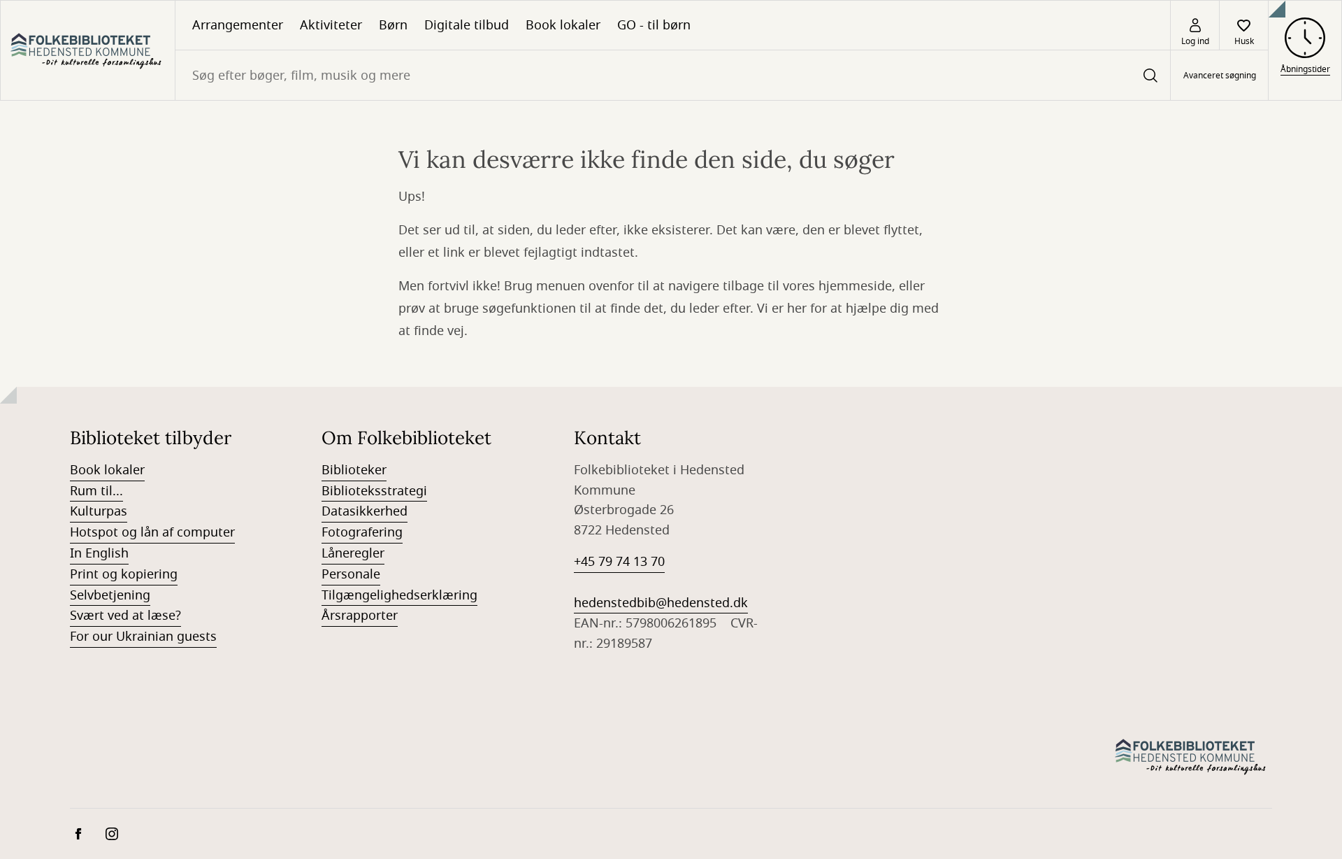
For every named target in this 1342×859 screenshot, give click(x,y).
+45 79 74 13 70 (619, 562)
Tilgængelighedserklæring (399, 595)
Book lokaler (563, 25)
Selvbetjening (110, 595)
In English (99, 553)
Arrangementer (237, 25)
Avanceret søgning (1219, 75)
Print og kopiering (124, 574)
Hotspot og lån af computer (152, 532)
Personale (351, 574)
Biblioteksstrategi (374, 491)
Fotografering (362, 532)
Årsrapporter (360, 615)
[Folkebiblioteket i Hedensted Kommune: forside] (88, 50)
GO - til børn (654, 25)
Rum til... (96, 491)
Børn (393, 25)
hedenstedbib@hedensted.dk (661, 603)
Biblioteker (354, 470)
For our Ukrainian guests (143, 636)
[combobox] (672, 75)
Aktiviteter (331, 25)
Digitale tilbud (466, 25)
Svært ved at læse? (125, 615)
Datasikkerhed (364, 511)
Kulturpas (98, 511)
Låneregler (353, 553)
